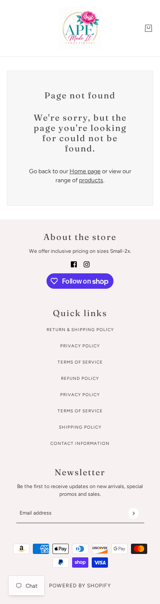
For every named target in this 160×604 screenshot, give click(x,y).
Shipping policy (80, 427)
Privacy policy (80, 394)
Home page (85, 171)
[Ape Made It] (80, 28)
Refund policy (80, 378)
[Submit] (133, 513)
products (91, 180)
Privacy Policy (80, 346)
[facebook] (73, 264)
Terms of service (80, 411)
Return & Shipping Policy (80, 329)
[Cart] (148, 28)
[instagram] (86, 264)
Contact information (80, 443)
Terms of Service (80, 362)
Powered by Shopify (80, 586)
